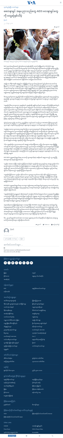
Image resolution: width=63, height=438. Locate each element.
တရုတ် (34, 273)
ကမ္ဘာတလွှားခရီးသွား (37, 307)
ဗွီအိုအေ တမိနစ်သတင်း (38, 389)
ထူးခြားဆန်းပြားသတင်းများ (10, 346)
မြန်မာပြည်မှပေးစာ (36, 300)
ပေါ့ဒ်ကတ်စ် (7, 291)
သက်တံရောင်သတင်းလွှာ (38, 346)
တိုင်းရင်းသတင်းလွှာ (37, 326)
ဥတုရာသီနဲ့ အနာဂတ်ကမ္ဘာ (10, 329)
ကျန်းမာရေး (35, 317)
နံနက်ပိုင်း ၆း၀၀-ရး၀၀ (9, 370)
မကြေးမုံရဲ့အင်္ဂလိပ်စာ (9, 361)
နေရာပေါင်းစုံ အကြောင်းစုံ (38, 339)
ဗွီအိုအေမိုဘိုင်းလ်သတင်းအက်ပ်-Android (42, 413)
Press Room (7, 429)
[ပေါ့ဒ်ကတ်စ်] (27, 262)
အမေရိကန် (6, 279)
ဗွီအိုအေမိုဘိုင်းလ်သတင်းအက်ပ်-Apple (13, 417)
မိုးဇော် (5, 20)
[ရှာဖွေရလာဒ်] (52, 436)
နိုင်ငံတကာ (6, 276)
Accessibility (35, 432)
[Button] (56, 27)
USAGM (6, 426)
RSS (5, 288)
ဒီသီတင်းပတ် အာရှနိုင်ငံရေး (39, 310)
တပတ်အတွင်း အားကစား (10, 336)
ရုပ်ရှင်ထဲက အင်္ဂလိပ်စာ (37, 358)
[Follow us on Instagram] (16, 262)
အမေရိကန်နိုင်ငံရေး (8, 313)
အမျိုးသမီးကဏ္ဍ (36, 320)
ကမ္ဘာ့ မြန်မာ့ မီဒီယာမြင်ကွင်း (10, 323)
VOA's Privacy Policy (37, 429)
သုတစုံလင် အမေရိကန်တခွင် (39, 333)
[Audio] (39, 436)
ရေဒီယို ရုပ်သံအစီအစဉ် (9, 382)
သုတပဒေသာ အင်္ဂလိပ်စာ (38, 361)
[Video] (26, 436)
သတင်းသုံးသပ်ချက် (9, 307)
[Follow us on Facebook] (5, 262)
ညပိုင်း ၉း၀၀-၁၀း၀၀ (37, 370)
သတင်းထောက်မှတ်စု (9, 317)
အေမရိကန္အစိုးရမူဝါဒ (37, 426)
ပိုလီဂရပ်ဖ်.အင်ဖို (36, 382)
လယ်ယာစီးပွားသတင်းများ (10, 339)
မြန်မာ (5, 273)
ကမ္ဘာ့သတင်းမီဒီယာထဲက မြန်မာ (11, 320)
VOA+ (5, 413)
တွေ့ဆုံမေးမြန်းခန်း (8, 395)
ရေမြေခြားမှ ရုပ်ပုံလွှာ (37, 379)
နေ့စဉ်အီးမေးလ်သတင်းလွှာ (38, 288)
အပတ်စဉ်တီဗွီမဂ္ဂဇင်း (9, 386)
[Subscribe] (31, 262)
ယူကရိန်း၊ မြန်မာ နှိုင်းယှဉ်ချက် (11, 342)
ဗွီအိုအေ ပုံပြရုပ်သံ (36, 386)
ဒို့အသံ (33, 342)
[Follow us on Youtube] (12, 262)
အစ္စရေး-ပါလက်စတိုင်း (37, 276)
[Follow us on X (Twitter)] (9, 262)
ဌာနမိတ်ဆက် (7, 404)
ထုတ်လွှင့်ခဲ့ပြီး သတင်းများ (11, 7)
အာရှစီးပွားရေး (35, 313)
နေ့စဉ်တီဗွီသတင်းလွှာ (9, 379)
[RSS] (24, 262)
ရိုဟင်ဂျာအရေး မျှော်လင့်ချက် (39, 323)
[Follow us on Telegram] (20, 262)
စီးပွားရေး (6, 333)
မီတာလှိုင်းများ (35, 404)
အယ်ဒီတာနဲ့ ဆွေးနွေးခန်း (10, 300)
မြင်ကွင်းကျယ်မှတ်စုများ (38, 303)
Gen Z (33, 336)
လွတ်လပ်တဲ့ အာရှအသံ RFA (11, 432)
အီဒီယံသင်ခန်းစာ (8, 358)
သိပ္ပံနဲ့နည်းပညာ (7, 326)
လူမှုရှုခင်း (6, 349)
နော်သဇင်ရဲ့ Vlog (36, 392)
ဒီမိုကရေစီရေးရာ (8, 310)
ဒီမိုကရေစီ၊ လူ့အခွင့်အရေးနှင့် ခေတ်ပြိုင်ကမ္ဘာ (15, 303)
